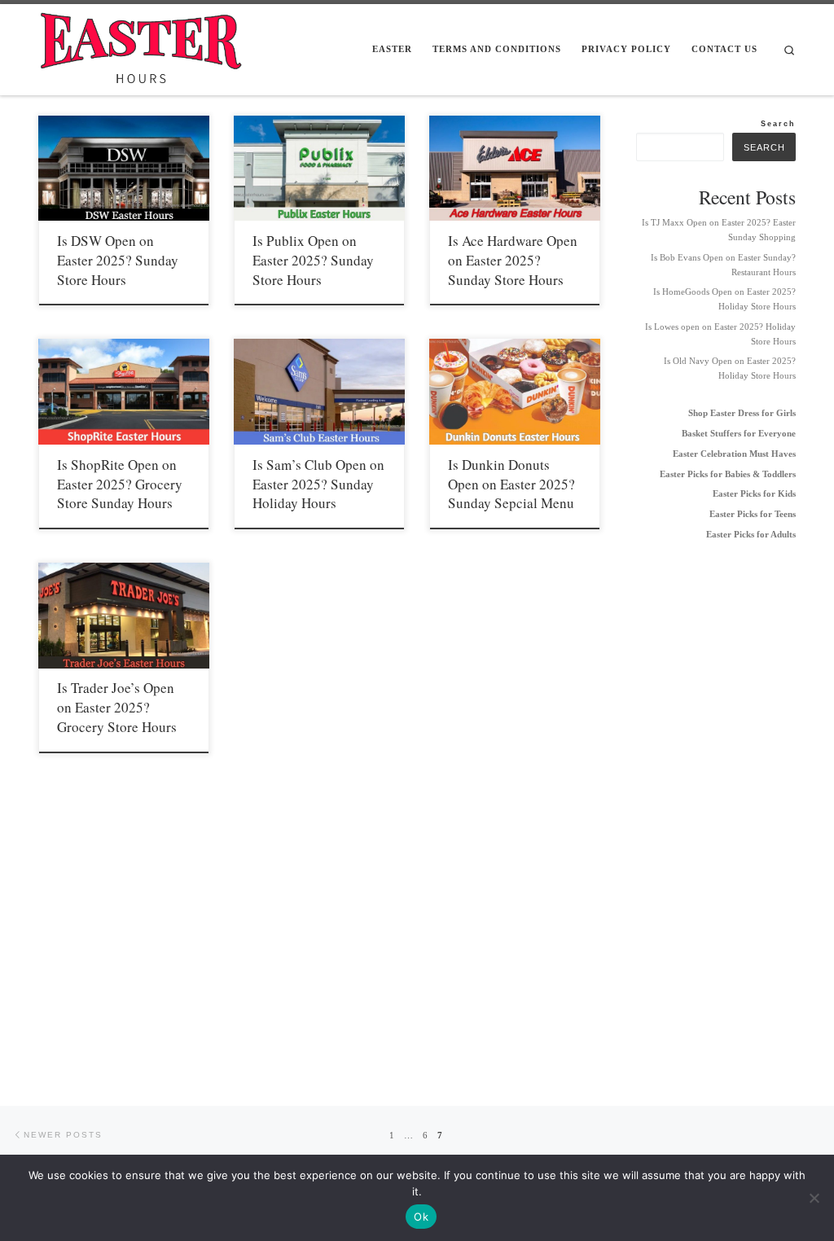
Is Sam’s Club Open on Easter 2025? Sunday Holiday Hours (318, 484)
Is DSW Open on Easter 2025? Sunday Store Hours (117, 260)
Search (778, 123)
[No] (813, 1198)
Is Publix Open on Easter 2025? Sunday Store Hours (313, 260)
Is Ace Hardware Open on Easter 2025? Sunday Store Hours (512, 260)
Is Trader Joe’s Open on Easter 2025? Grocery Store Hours (117, 707)
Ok (421, 1216)
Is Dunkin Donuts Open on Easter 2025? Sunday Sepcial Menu (511, 484)
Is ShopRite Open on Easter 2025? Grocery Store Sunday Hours (119, 484)
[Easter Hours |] (140, 45)
